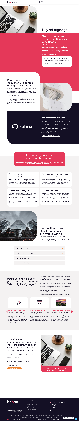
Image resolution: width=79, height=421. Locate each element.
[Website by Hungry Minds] (71, 419)
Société (29, 2)
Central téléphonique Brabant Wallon (38, 417)
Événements (58, 2)
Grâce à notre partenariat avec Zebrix (14, 98)
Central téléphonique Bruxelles (16, 415)
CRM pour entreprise (30, 407)
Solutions (35, 2)
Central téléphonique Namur (39, 415)
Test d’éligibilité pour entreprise (32, 410)
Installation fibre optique (31, 409)
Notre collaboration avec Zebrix (51, 135)
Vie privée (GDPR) (52, 419)
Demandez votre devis (14, 368)
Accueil (24, 2)
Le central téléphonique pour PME (33, 404)
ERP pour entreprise (30, 406)
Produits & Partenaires (42, 2)
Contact (67, 2)
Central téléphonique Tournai (62, 415)
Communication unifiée (31, 402)
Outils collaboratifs (19, 5)
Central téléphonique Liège (26, 417)
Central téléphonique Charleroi (50, 415)
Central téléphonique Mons (28, 415)
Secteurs (51, 2)
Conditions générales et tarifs (43, 419)
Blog (64, 2)
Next (72, 311)
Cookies (57, 419)
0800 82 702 (54, 407)
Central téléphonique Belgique (51, 417)
